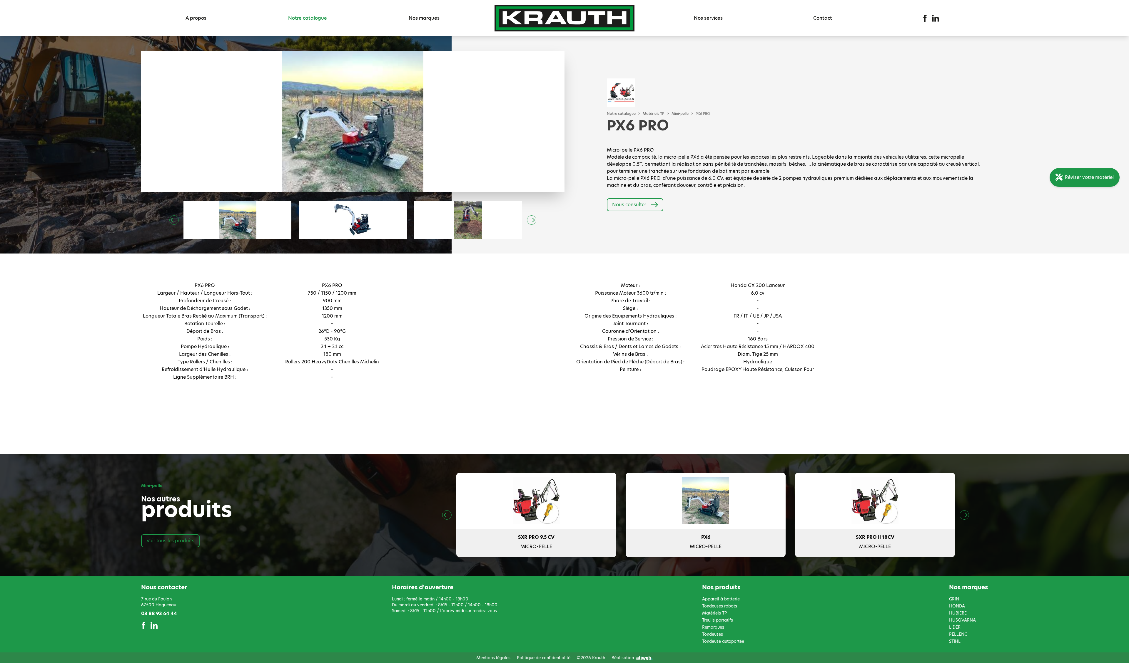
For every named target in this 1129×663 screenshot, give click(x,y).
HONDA (957, 606)
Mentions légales (493, 658)
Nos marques (424, 18)
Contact (822, 18)
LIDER (955, 627)
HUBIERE (958, 613)
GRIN (954, 599)
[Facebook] (925, 18)
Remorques (713, 627)
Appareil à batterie (721, 599)
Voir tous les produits (170, 540)
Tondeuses (712, 634)
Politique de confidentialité (543, 658)
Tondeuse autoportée (723, 641)
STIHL (955, 641)
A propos (196, 18)
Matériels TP (653, 113)
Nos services (708, 18)
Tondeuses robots (719, 606)
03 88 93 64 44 (159, 613)
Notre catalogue (307, 18)
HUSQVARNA (962, 620)
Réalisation (623, 658)
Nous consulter (629, 204)
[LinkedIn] (935, 18)
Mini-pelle (680, 113)
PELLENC (958, 634)
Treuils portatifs (717, 620)
